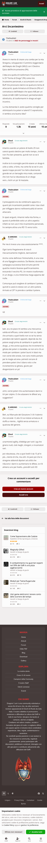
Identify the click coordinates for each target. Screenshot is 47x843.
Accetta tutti (37, 832)
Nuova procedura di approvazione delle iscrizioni (19, 11)
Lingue (7, 800)
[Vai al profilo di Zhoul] (4, 142)
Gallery (23, 661)
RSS (24, 804)
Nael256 (13, 539)
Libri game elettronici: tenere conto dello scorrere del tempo (25, 595)
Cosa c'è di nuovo (23, 675)
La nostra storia (24, 671)
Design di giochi (23, 552)
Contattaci (30, 800)
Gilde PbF (23, 649)
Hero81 (12, 552)
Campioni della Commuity (23, 679)
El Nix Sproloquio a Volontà (27, 539)
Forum (23, 645)
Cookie (39, 800)
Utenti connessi (23, 687)
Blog (23, 653)
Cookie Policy (9, 825)
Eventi (23, 691)
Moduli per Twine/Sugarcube (22, 581)
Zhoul (10, 141)
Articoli (23, 641)
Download (23, 657)
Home (23, 637)
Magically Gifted (17, 549)
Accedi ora (23, 495)
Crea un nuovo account (23, 489)
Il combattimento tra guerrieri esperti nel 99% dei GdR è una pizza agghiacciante (26, 565)
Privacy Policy (19, 800)
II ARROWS (12, 237)
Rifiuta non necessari (13, 832)
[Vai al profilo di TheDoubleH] (3, 39)
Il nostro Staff (23, 683)
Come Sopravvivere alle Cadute (23, 536)
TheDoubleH (11, 38)
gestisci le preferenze (29, 825)
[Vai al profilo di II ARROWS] (4, 238)
